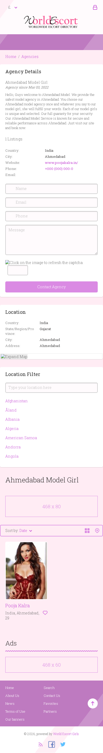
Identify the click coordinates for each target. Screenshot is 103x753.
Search (49, 687)
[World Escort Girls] (51, 21)
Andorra (13, 446)
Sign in (94, 8)
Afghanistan (16, 400)
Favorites (51, 703)
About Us (12, 695)
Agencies (30, 56)
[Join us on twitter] (61, 744)
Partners (50, 711)
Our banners (15, 719)
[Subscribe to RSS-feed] (40, 744)
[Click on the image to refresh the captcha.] (44, 262)
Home (10, 56)
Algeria (11, 428)
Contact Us (52, 695)
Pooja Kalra (17, 605)
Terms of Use (15, 711)
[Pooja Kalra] (26, 571)
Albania (12, 419)
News (10, 703)
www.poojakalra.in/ (61, 162)
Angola (11, 456)
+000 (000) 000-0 (59, 168)
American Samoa (21, 437)
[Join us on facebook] (49, 744)
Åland (11, 410)
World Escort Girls (66, 734)
